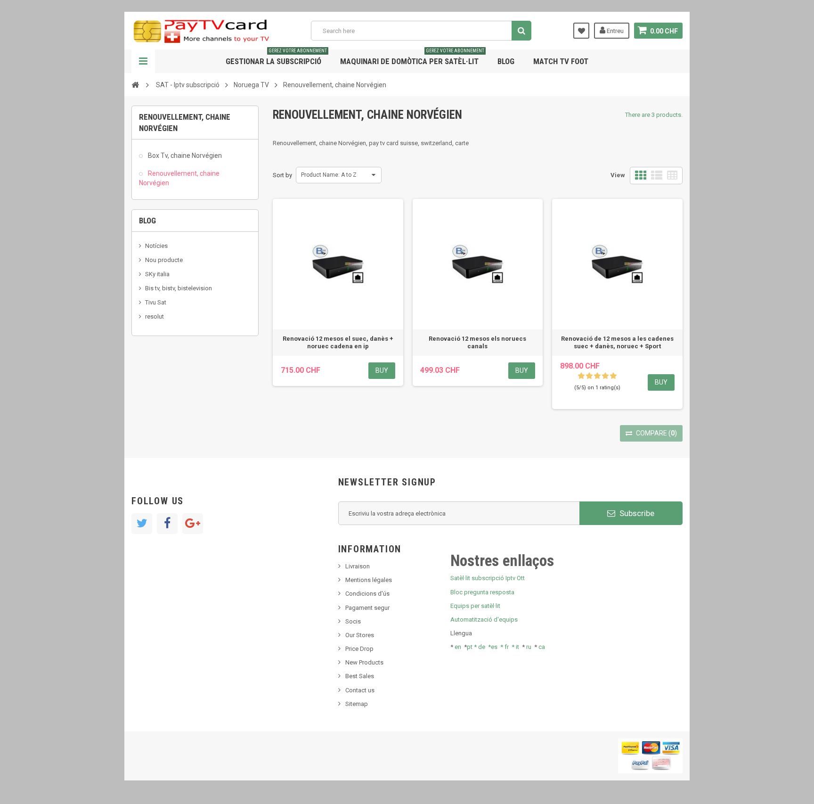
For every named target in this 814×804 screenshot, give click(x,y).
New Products (364, 662)
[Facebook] (167, 523)
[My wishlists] (581, 31)
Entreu (614, 30)
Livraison (357, 566)
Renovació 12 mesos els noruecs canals (477, 342)
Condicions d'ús (367, 593)
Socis (353, 621)
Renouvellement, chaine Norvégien (179, 178)
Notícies (156, 245)
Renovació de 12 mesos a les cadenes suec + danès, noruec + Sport (617, 342)
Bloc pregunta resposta (482, 592)
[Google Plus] (192, 523)
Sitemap (356, 703)
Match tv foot (560, 61)
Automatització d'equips (484, 619)
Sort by (282, 175)
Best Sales (359, 676)
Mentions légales (368, 579)
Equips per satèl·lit (475, 605)
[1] (581, 376)
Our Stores (359, 635)
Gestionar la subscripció (276, 57)
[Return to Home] (135, 84)
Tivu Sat (155, 302)
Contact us (359, 690)
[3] (597, 376)
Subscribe (636, 513)
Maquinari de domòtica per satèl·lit (412, 57)
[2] (589, 376)
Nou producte (164, 259)
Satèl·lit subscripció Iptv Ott (487, 578)
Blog (505, 61)
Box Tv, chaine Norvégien (184, 155)
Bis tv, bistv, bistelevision (178, 288)
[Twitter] (141, 523)
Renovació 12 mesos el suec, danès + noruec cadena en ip (338, 342)
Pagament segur (367, 607)
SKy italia (157, 274)
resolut (154, 316)
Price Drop (359, 648)
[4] (605, 376)
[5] (613, 376)
